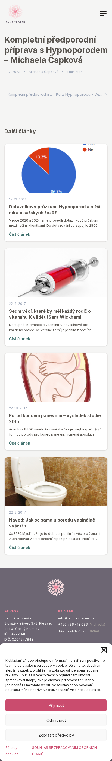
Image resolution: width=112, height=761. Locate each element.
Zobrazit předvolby (56, 735)
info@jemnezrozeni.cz (76, 618)
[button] (104, 650)
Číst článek (19, 234)
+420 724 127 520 (72, 631)
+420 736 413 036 (73, 624)
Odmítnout (56, 720)
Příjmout (56, 705)
